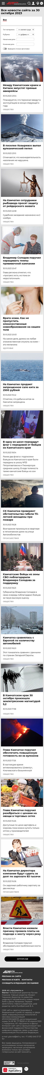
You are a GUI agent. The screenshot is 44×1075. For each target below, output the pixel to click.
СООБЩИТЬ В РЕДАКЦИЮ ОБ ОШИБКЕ (20, 983)
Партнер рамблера (23, 1063)
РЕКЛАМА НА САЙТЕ (11, 976)
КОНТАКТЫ (27, 980)
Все (5, 20)
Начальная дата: (9, 39)
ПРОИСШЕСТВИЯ (11, 538)
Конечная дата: (8, 44)
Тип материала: (9, 30)
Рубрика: (6, 34)
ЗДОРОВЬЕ (8, 348)
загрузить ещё (22, 959)
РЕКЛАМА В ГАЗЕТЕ (11, 980)
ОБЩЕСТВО (8, 109)
